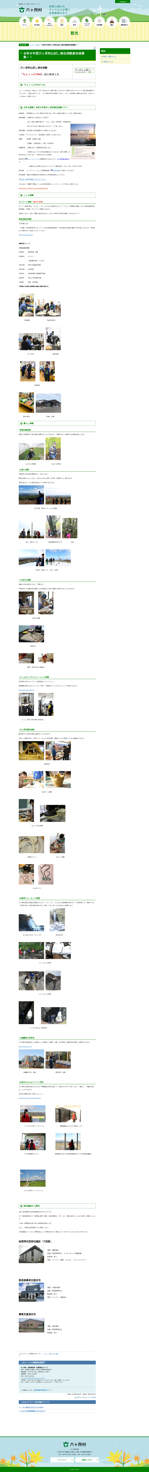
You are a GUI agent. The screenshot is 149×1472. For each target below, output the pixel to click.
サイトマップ (62, 1460)
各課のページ (108, 61)
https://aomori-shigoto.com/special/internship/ (33, 188)
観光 (62, 25)
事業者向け (124, 25)
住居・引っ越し (54, 1353)
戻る (83, 1397)
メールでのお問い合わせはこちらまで (33, 1378)
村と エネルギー (49, 24)
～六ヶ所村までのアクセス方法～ (32, 1407)
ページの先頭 (91, 1397)
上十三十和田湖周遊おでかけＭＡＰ (33, 1411)
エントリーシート (33, 159)
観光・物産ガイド (109, 56)
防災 (74, 25)
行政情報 (99, 25)
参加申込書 (55, 170)
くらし (46, 1353)
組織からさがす (87, 1460)
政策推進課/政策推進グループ (42, 1390)
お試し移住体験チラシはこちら (33, 179)
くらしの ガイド (87, 24)
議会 (111, 25)
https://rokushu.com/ (25, 1046)
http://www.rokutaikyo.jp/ (26, 690)
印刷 (78, 1397)
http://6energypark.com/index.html (30, 1098)
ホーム (25, 25)
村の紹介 (37, 25)
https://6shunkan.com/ (26, 235)
